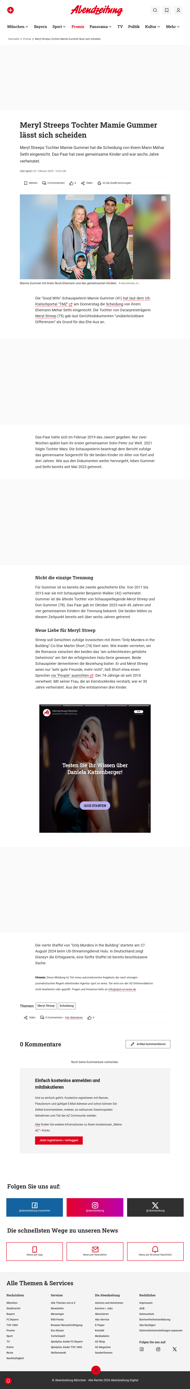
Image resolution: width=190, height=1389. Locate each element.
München (15, 26)
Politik (134, 26)
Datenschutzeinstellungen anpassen (161, 1330)
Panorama (99, 26)
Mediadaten (102, 1336)
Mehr (171, 26)
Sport (57, 26)
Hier (37, 1124)
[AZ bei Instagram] (158, 1349)
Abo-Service (102, 1319)
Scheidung (114, 304)
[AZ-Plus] (10, 10)
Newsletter (57, 1308)
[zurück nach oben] (96, 1372)
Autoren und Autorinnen (109, 1302)
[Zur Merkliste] (166, 10)
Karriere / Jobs (104, 1308)
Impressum (146, 1302)
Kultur (150, 26)
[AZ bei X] (174, 1349)
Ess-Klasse (57, 1330)
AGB (142, 1308)
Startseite (13, 38)
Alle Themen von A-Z (63, 1302)
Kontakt (99, 1330)
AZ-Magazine (103, 1347)
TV (120, 26)
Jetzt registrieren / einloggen (59, 1140)
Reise (9, 1352)
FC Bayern (12, 1319)
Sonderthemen (103, 1352)
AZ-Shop (100, 1341)
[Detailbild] (164, 198)
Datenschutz (146, 1313)
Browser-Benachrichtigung (66, 1325)
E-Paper (99, 1325)
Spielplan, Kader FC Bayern (67, 1341)
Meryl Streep (45, 316)
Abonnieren (102, 1313)
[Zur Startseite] (96, 15)
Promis (78, 26)
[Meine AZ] (178, 10)
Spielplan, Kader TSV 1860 (66, 1347)
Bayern (40, 26)
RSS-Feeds (57, 1319)
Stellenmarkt (58, 1352)
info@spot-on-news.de (122, 989)
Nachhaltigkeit (15, 1358)
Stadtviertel (13, 1308)
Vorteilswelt (58, 1336)
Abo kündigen (147, 1325)
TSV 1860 (12, 1325)
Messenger (57, 1313)
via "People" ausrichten (70, 675)
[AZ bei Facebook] (141, 1349)
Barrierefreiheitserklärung (154, 1319)
